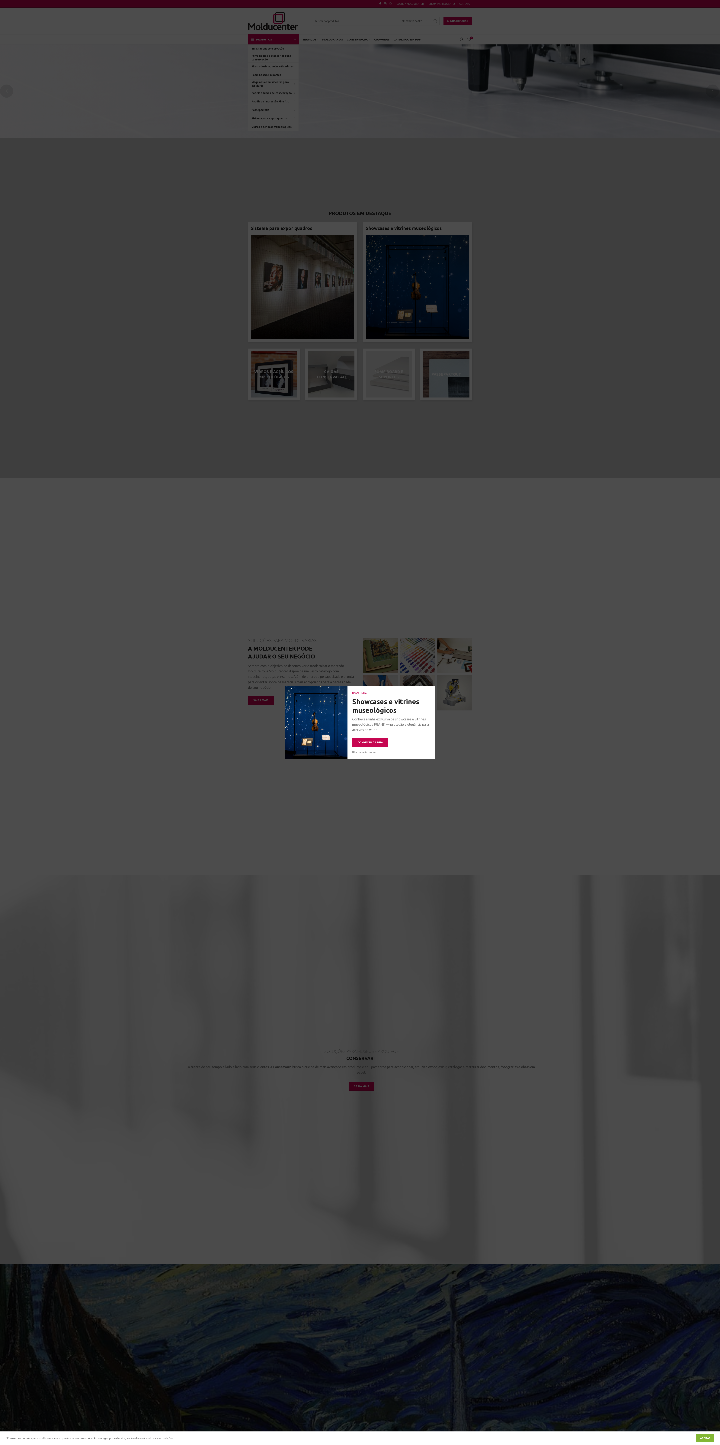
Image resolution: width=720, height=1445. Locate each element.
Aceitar (705, 1438)
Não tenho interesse (364, 752)
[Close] (430, 691)
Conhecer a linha (370, 742)
